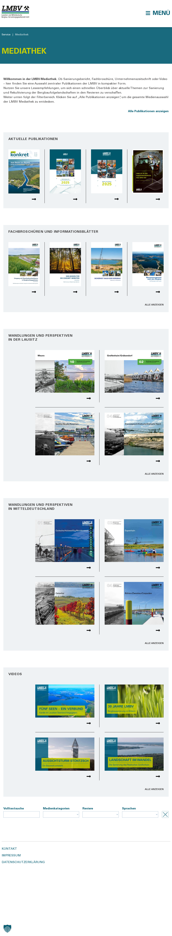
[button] (157, 13)
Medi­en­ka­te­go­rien (56, 808)
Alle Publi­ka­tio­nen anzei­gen (148, 111)
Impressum (11, 855)
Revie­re (87, 808)
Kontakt (9, 848)
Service (6, 35)
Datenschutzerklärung (23, 862)
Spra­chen (129, 808)
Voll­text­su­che (13, 808)
